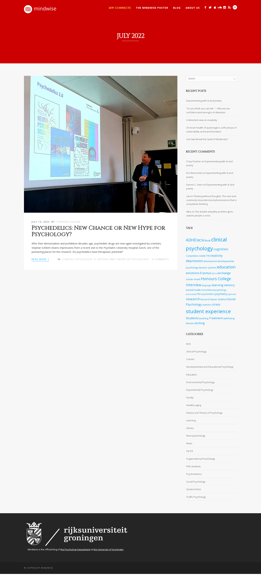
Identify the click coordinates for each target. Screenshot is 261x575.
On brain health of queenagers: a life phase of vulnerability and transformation (211, 129)
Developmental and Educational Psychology (209, 366)
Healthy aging (193, 405)
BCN (200, 240)
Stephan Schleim (68, 221)
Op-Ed (189, 451)
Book (207, 240)
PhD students (193, 466)
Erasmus (205, 273)
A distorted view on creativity (201, 120)
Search (235, 7)
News (189, 443)
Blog (177, 7)
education (226, 267)
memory (229, 285)
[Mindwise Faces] (224, 7)
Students (192, 318)
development (210, 261)
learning (217, 285)
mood (204, 289)
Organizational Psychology (200, 458)
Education (191, 374)
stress (216, 304)
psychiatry (221, 294)
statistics (207, 304)
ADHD (191, 239)
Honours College (216, 278)
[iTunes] (215, 7)
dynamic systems (207, 267)
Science (222, 299)
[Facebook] (205, 7)
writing (200, 323)
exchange (224, 273)
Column (190, 359)
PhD (199, 294)
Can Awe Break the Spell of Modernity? (207, 139)
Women (190, 323)
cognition (221, 249)
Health (197, 279)
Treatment (216, 318)
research (193, 299)
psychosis (232, 294)
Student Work (193, 489)
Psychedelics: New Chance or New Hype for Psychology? (98, 231)
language (206, 285)
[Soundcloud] (220, 7)
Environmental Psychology (200, 382)
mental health (193, 289)
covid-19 (204, 255)
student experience (208, 311)
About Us (193, 7)
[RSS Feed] (229, 7)
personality (191, 294)
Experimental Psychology (199, 389)
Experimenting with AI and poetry (204, 100)
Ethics (214, 273)
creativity (216, 256)
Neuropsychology (217, 289)
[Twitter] (210, 7)
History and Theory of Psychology (123, 259)
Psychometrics (194, 474)
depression (194, 261)
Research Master (209, 299)
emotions (192, 273)
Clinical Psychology (77, 259)
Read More (40, 259)
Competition (192, 255)
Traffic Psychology (196, 496)
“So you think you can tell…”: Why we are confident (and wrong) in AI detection (208, 110)
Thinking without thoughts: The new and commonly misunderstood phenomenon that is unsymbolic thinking (211, 200)
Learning (191, 420)
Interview (193, 284)
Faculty (190, 397)
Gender (190, 279)
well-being (228, 318)
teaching (203, 318)
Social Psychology (195, 481)
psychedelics (208, 294)
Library (190, 428)
